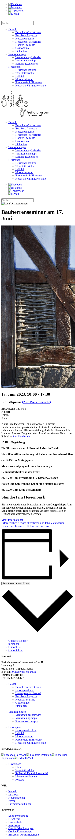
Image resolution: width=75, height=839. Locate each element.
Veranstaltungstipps (26, 60)
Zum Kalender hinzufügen (16, 583)
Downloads (14, 763)
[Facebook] (15, 4)
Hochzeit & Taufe (25, 44)
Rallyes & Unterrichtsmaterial (31, 773)
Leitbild (19, 76)
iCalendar (13, 643)
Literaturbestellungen (20, 803)
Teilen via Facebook (37, 526)
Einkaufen (21, 51)
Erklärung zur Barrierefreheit (24, 834)
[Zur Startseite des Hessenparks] (37, 104)
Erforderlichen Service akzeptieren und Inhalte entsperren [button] (33, 522)
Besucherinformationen (28, 32)
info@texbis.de (21, 436)
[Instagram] (15, 7)
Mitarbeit (13, 794)
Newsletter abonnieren (13, 526)
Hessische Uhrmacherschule (30, 85)
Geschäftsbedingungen (20, 828)
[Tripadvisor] (16, 10)
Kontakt (12, 791)
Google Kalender (17, 640)
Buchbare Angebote (26, 35)
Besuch (12, 29)
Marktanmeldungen (26, 776)
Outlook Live (15, 650)
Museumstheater (24, 79)
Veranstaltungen (17, 54)
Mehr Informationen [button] (12, 519)
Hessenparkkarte (24, 38)
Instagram (46, 754)
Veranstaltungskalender (28, 57)
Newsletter (14, 818)
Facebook (21, 754)
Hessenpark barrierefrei (28, 41)
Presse (11, 800)
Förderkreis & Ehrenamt (28, 82)
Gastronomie (22, 47)
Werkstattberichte (24, 73)
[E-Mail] (13, 13)
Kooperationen (16, 797)
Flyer (18, 767)
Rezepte (19, 779)
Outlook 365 (15, 647)
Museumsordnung (18, 815)
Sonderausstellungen (26, 63)
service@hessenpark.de (23, 671)
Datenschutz (15, 822)
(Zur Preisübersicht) (36, 402)
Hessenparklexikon (25, 69)
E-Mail (28, 758)
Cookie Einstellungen (20, 831)
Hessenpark (14, 66)
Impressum (14, 825)
